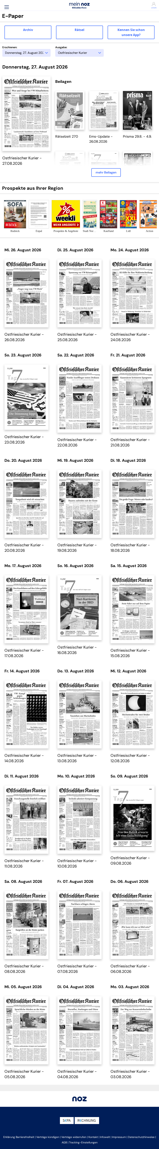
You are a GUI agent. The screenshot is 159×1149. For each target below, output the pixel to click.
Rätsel (79, 30)
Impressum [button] (119, 1137)
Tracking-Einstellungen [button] (83, 1142)
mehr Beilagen (106, 172)
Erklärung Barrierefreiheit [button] (18, 1137)
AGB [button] (64, 1142)
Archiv (28, 30)
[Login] (145, 4)
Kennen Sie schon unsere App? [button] (131, 32)
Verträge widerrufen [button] (73, 1137)
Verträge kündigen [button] (47, 1137)
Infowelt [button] (105, 1137)
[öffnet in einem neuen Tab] (69, 110)
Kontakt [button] (93, 1137)
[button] (6, 7)
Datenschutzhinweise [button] (141, 1137)
